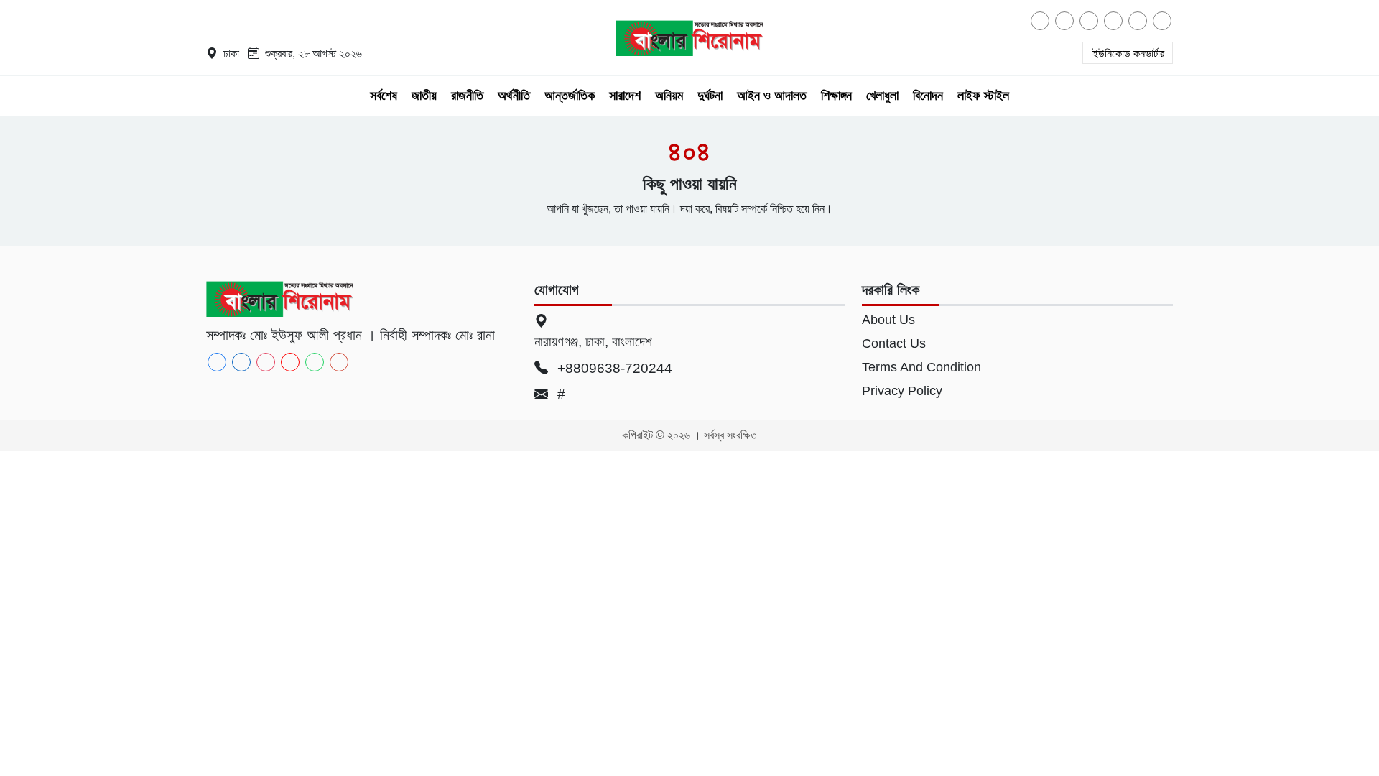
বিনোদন (928, 95)
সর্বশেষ (383, 95)
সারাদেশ (625, 95)
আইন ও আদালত (772, 95)
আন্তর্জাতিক (569, 95)
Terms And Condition (921, 367)
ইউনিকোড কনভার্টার (1128, 53)
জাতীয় (424, 95)
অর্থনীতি (514, 95)
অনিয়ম (669, 95)
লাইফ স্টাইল (983, 95)
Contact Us (894, 343)
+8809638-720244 (613, 368)
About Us (888, 320)
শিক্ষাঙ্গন (836, 95)
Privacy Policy (902, 391)
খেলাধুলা (882, 95)
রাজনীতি (467, 95)
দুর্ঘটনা (710, 95)
